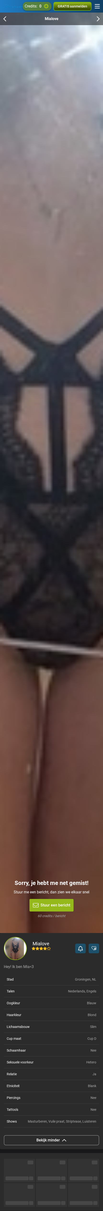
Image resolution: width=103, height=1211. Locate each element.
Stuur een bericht (55, 905)
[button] (80, 948)
